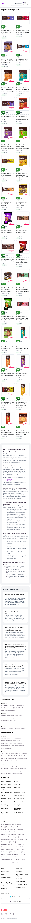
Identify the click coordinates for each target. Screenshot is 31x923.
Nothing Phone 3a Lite (7, 718)
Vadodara (18, 859)
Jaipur (7, 842)
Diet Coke (13, 720)
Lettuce (10, 748)
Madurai (22, 847)
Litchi (15, 718)
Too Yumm (23, 753)
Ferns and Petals (15, 761)
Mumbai (14, 849)
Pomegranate (17, 738)
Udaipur (13, 859)
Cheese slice (4, 771)
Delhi (9, 834)
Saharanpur (9, 857)
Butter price (11, 773)
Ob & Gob (3, 728)
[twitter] (7, 914)
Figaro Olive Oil (9, 756)
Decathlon (24, 728)
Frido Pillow (10, 728)
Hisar (8, 839)
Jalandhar (12, 842)
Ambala (14, 824)
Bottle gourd (16, 740)
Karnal (10, 844)
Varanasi (3, 862)
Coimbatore (10, 832)
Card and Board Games (20, 708)
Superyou (23, 758)
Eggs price (23, 768)
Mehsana (8, 849)
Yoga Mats (12, 710)
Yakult (2, 753)
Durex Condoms (5, 761)
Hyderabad (23, 839)
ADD (11, 23)
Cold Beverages (5, 708)
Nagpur (24, 849)
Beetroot (3, 740)
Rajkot (24, 854)
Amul (22, 756)
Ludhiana (16, 847)
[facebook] (11, 914)
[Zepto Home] (5, 4)
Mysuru (19, 849)
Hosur (12, 839)
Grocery (3, 766)
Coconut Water (5, 720)
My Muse (8, 753)
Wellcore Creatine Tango (15, 715)
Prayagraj (8, 854)
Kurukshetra (4, 847)
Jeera (21, 745)
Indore (3, 842)
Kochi (14, 844)
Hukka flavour (4, 768)
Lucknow (11, 847)
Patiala (3, 854)
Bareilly (3, 827)
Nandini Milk (17, 756)
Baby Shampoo (5, 710)
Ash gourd (9, 740)
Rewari (3, 857)
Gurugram (15, 837)
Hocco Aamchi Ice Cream (7, 723)
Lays (2, 756)
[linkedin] (15, 914)
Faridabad (13, 834)
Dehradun (4, 834)
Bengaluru (13, 827)
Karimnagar (4, 844)
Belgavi (8, 827)
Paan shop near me (14, 768)
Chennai (3, 832)
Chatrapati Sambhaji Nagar (15, 829)
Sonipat (21, 857)
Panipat (24, 852)
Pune (20, 854)
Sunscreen (11, 705)
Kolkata (19, 844)
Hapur (20, 837)
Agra (2, 824)
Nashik (3, 852)
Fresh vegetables (20, 771)
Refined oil (4, 773)
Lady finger (4, 743)
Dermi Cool (17, 728)
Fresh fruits (12, 771)
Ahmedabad (8, 824)
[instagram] (3, 914)
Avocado (3, 738)
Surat (2, 859)
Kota (23, 844)
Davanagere (17, 832)
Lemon (14, 743)
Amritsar (19, 824)
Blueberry (11, 745)
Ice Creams (4, 705)
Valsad (23, 859)
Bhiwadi (19, 827)
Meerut (3, 849)
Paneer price (18, 773)
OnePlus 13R (4, 715)
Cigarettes (9, 766)
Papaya (17, 745)
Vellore (8, 862)
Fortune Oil (17, 758)
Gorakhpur (4, 837)
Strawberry (10, 738)
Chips (14, 766)
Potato (10, 743)
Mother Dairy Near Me (7, 758)
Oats (11, 708)
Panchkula (18, 852)
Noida (7, 852)
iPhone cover (21, 718)
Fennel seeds (4, 745)
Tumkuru (7, 859)
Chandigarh (4, 829)
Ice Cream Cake (19, 705)
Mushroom (4, 748)
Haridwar (3, 839)
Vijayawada (14, 862)
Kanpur (18, 842)
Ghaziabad (20, 834)
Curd (18, 766)
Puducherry (15, 854)
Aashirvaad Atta (15, 753)
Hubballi (17, 839)
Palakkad (12, 852)
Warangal (20, 862)
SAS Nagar (15, 857)
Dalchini (19, 743)
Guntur (10, 837)
